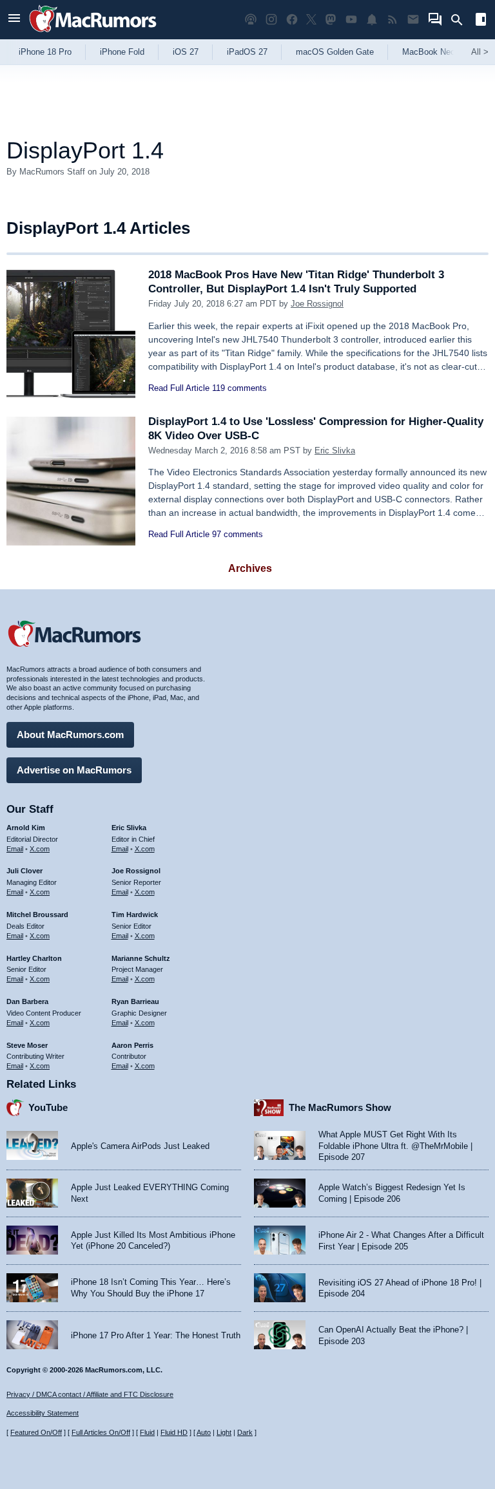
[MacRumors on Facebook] (292, 19)
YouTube (48, 1107)
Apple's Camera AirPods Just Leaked (140, 1146)
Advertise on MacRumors (74, 769)
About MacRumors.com (70, 734)
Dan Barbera (27, 1001)
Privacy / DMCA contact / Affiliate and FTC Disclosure (89, 1394)
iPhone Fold (122, 52)
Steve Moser (27, 1045)
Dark (245, 1432)
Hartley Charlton (34, 958)
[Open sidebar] (481, 21)
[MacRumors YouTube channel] (351, 19)
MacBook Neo (428, 52)
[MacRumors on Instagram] (271, 19)
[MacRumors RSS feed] (392, 19)
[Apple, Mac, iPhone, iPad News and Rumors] (92, 34)
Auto (204, 1432)
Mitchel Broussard (37, 914)
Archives (250, 568)
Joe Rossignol (317, 303)
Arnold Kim (25, 827)
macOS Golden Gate (335, 52)
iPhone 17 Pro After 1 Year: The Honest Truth (155, 1335)
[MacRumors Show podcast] (250, 19)
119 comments (239, 388)
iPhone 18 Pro (45, 52)
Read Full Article (178, 388)
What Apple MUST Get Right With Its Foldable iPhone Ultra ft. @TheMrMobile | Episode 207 (395, 1146)
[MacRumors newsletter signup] (413, 19)
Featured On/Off (36, 1432)
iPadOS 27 (247, 52)
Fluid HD (174, 1432)
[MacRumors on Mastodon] (330, 19)
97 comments (237, 534)
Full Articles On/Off (101, 1432)
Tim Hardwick (135, 914)
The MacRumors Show (340, 1107)
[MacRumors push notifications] (371, 19)
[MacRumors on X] (311, 19)
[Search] (461, 20)
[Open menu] (14, 19)
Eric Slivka (335, 450)
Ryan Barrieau (135, 1001)
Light (224, 1432)
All (480, 52)
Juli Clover (24, 871)
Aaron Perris (132, 1045)
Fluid (147, 1432)
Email (14, 849)
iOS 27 (186, 52)
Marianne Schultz (141, 958)
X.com (40, 849)
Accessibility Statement (42, 1413)
